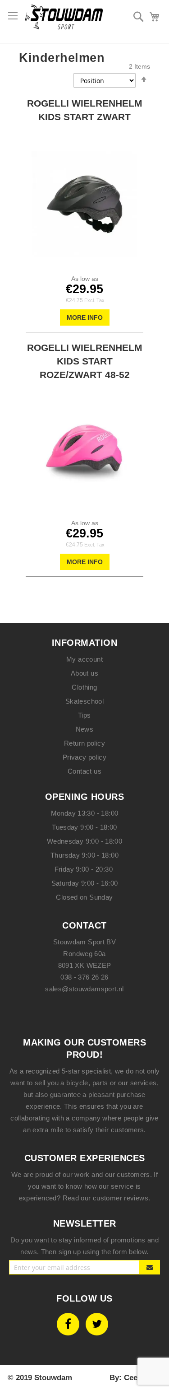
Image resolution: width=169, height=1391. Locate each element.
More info (85, 317)
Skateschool (84, 701)
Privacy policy (84, 757)
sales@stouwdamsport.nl (84, 989)
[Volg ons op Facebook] (68, 1324)
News (85, 729)
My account (84, 659)
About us (84, 673)
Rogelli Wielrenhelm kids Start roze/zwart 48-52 (84, 361)
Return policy (84, 743)
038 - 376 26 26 (84, 977)
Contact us (84, 771)
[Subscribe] (149, 1267)
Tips (84, 715)
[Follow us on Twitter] (97, 1324)
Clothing (84, 687)
